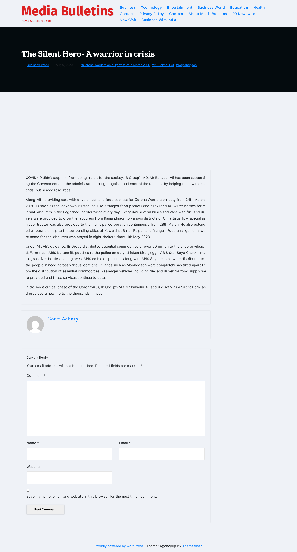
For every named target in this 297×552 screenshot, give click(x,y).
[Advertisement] (148, 124)
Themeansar (192, 546)
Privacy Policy (151, 14)
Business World (211, 7)
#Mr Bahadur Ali (163, 65)
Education (239, 7)
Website (33, 466)
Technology (151, 7)
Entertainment (179, 7)
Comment (36, 375)
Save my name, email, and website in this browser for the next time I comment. (92, 496)
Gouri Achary (63, 318)
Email (125, 443)
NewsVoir (128, 20)
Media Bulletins (67, 11)
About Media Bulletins (208, 14)
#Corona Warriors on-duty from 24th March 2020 (115, 65)
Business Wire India (159, 20)
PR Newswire (243, 14)
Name (33, 443)
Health (259, 7)
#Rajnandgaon (186, 65)
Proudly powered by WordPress (119, 546)
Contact (127, 14)
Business (128, 7)
